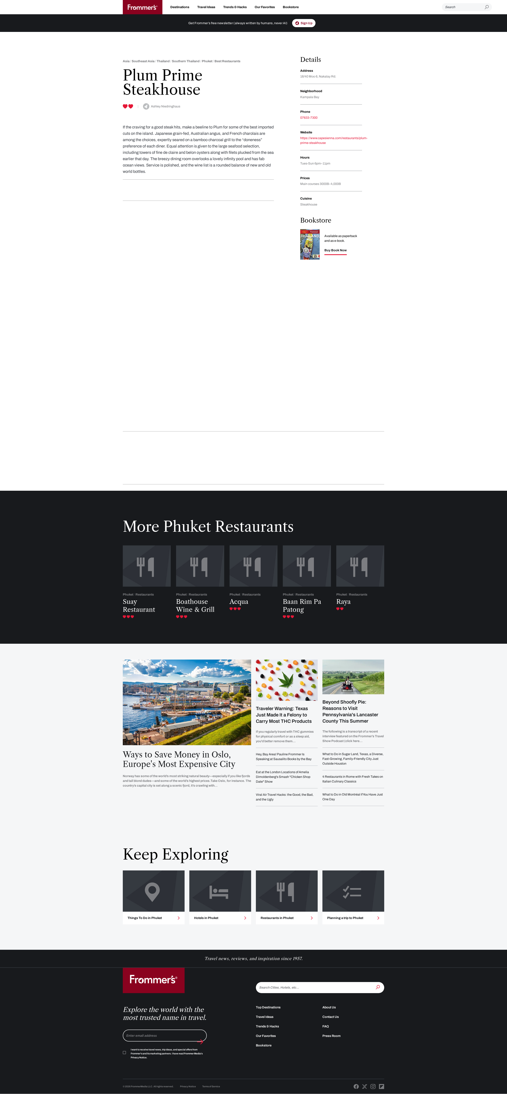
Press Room (331, 1036)
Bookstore (291, 7)
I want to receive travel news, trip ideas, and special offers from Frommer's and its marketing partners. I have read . (167, 1053)
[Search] (378, 987)
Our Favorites (265, 7)
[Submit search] (488, 7)
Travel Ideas (206, 7)
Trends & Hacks (235, 7)
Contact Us (330, 1016)
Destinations (179, 7)
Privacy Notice (188, 1086)
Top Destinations (268, 1007)
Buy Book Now (335, 250)
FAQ (325, 1026)
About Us (329, 1007)
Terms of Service (211, 1086)
